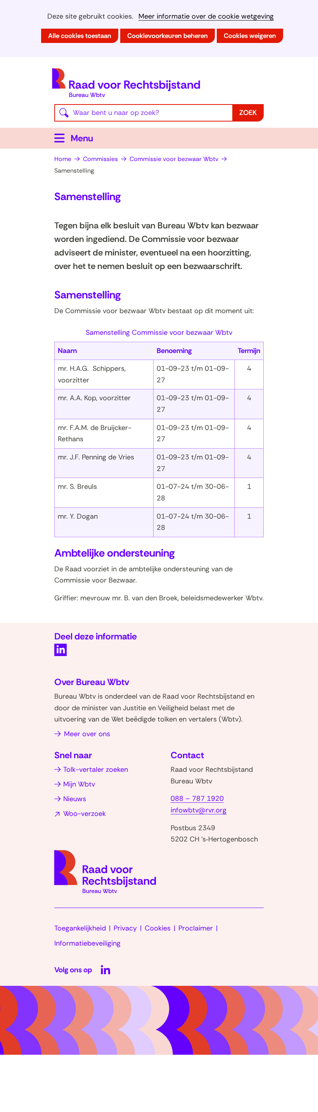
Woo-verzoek (84, 813)
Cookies (158, 928)
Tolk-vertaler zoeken (95, 769)
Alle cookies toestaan (79, 35)
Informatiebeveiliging (87, 943)
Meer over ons (87, 733)
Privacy (125, 928)
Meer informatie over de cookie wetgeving (206, 16)
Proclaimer (195, 928)
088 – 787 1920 (197, 798)
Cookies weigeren (250, 35)
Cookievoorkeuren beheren (167, 35)
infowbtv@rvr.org (198, 810)
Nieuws (74, 799)
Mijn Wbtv (79, 784)
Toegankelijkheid (80, 928)
